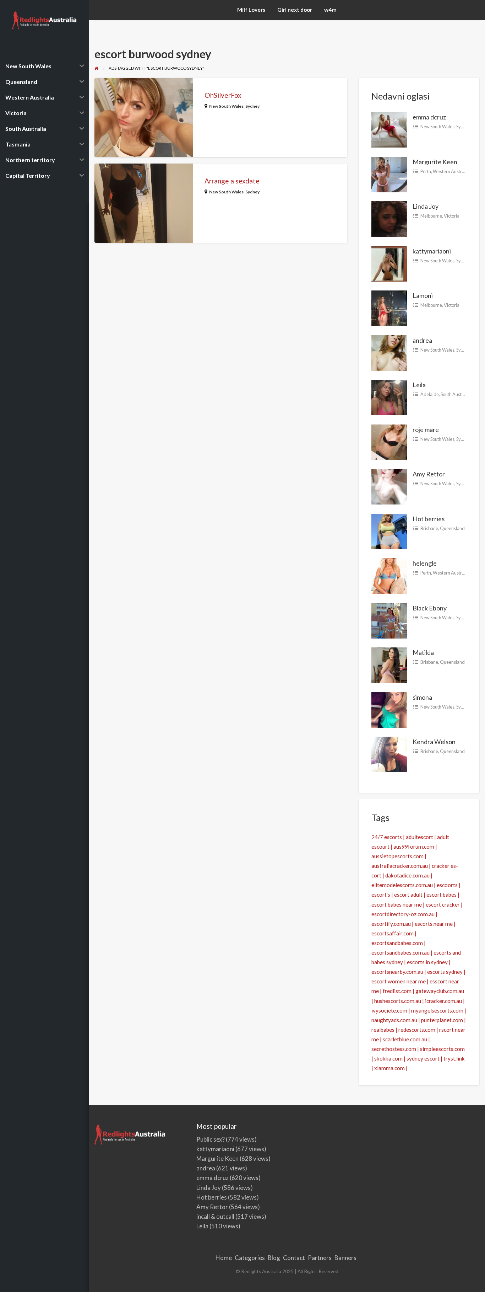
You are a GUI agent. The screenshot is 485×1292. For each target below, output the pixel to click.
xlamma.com (389, 1068)
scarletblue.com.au (405, 1039)
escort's (380, 894)
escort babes (441, 894)
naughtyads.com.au (394, 1020)
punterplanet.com (442, 1020)
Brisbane (429, 528)
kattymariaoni (432, 251)
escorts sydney (445, 971)
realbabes (382, 1029)
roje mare (426, 429)
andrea (422, 340)
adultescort (419, 837)
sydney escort (423, 1058)
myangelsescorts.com (437, 1010)
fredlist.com (397, 991)
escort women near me (398, 981)
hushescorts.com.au (397, 1001)
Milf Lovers (251, 9)
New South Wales (226, 106)
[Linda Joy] (389, 218)
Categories (250, 1257)
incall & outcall (215, 1216)
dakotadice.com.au (407, 875)
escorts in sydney (427, 962)
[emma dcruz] (389, 129)
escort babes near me (396, 904)
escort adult (408, 894)
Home (224, 1257)
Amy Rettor (429, 474)
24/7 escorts (386, 837)
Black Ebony (430, 608)
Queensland (452, 528)
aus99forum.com (413, 846)
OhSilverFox (223, 95)
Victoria (451, 216)
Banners (345, 1257)
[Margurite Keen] (389, 173)
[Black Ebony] (389, 620)
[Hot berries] (389, 530)
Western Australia (451, 171)
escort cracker (443, 904)
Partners (320, 1257)
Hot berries (429, 519)
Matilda (423, 652)
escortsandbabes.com (397, 943)
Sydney (252, 106)
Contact (294, 1257)
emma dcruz (429, 117)
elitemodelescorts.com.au (402, 885)
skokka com (388, 1058)
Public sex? (210, 1139)
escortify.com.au (391, 923)
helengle (425, 563)
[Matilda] (389, 664)
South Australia (455, 394)
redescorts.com (416, 1029)
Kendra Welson (434, 742)
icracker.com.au (443, 1001)
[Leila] (389, 397)
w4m (330, 9)
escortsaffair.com (392, 933)
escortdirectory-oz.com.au (403, 914)
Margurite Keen (435, 162)
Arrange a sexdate (232, 181)
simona (422, 697)
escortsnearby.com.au (397, 971)
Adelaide (429, 394)
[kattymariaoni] (389, 263)
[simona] (389, 709)
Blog (274, 1257)
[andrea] (389, 352)
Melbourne (431, 216)
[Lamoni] (389, 307)
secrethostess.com (393, 1049)
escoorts (447, 885)
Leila (419, 385)
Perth (425, 171)
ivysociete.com (389, 1010)
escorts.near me (434, 923)
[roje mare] (389, 441)
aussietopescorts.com (397, 856)
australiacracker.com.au (399, 866)
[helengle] (389, 575)
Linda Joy (425, 206)
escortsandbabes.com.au (400, 952)
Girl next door (294, 9)
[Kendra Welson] (389, 754)
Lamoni (423, 295)
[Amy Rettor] (389, 486)
